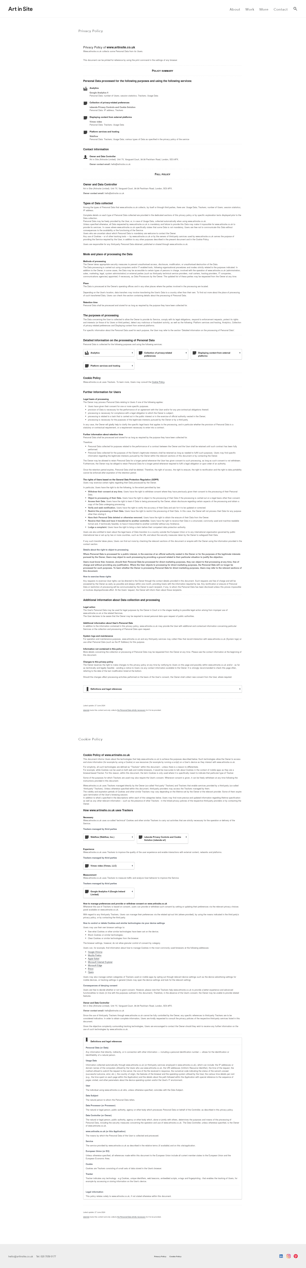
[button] (235, 9)
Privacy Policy (160, 1256)
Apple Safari (93, 958)
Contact (281, 9)
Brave (90, 968)
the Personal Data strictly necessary (131, 710)
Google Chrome (95, 951)
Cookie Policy (158, 381)
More (264, 9)
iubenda (86, 710)
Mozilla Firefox (95, 955)
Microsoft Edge (95, 965)
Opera (91, 972)
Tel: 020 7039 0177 (46, 1256)
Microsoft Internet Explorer (100, 961)
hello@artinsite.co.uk (20, 1256)
